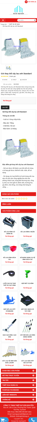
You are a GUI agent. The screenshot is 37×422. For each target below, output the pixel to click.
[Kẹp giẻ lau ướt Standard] (9, 299)
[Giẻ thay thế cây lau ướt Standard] (18, 46)
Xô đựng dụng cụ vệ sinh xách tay (27, 258)
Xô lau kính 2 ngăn (27, 231)
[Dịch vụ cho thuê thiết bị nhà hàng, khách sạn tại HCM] (18, 17)
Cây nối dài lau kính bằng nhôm (27, 336)
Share (5, 79)
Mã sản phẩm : (7, 84)
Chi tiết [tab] (5, 107)
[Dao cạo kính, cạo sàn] (9, 325)
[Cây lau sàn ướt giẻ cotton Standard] (27, 351)
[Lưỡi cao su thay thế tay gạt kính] (9, 274)
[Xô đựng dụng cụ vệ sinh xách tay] (27, 248)
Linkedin (24, 79)
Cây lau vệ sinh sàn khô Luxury (9, 361)
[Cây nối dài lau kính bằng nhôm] (27, 325)
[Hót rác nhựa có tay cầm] (27, 299)
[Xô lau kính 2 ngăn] (27, 222)
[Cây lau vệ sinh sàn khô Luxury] (9, 351)
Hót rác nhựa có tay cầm (27, 310)
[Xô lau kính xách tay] (9, 248)
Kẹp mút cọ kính (27, 283)
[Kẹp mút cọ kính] (27, 274)
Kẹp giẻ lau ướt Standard (9, 310)
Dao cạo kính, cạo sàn (9, 336)
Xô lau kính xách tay (9, 258)
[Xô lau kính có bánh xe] (9, 222)
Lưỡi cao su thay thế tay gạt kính (9, 284)
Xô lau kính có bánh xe (9, 232)
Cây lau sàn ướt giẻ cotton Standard (27, 362)
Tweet (14, 79)
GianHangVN (22, 421)
